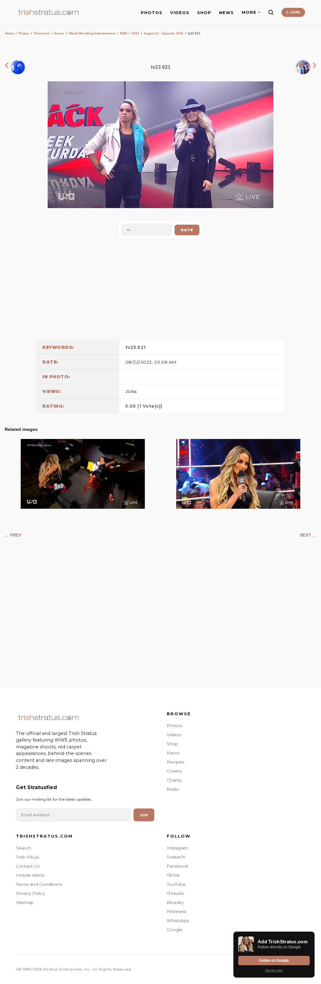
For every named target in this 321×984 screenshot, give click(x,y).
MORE (249, 12)
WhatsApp (178, 920)
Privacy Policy (30, 893)
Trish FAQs (27, 856)
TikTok (173, 875)
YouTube (176, 884)
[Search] (271, 12)
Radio (173, 789)
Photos (23, 33)
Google (174, 929)
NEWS (226, 12)
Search (23, 847)
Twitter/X (176, 856)
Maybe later (274, 970)
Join (144, 815)
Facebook (177, 866)
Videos (174, 734)
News (173, 752)
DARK (294, 12)
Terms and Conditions (39, 884)
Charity (174, 780)
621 (141, 347)
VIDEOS (179, 12)
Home (9, 33)
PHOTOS (151, 12)
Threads (175, 893)
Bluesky (175, 902)
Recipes (175, 761)
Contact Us (27, 866)
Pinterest (176, 911)
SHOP (204, 12)
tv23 (130, 347)
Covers (174, 770)
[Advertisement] (160, 288)
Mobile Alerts (30, 875)
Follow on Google (274, 960)
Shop (172, 743)
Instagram (177, 847)
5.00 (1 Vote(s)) (143, 406)
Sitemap (25, 902)
